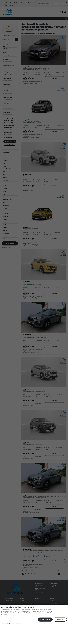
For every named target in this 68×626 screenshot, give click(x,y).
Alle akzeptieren (45, 619)
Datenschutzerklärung (7, 624)
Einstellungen (60, 619)
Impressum (18, 624)
